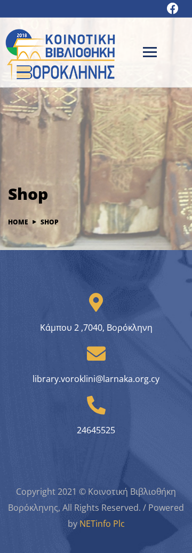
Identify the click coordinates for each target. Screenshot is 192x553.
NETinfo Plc (102, 523)
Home (18, 222)
